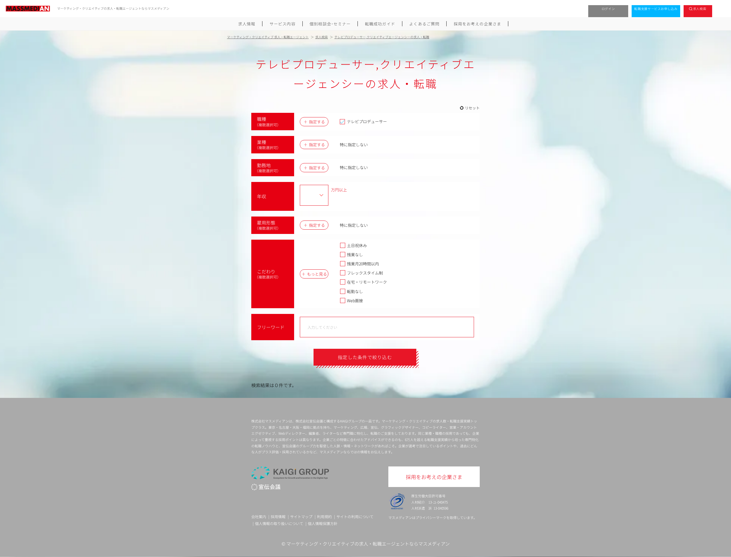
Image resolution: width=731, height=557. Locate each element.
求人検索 (699, 8)
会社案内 (258, 516)
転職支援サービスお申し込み (656, 8)
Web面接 (355, 300)
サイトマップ (301, 516)
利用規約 (324, 516)
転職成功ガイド (380, 23)
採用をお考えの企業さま (477, 23)
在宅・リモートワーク (367, 282)
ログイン (608, 8)
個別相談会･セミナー (330, 23)
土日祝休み (357, 245)
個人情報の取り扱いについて (279, 523)
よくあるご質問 (424, 23)
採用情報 (278, 516)
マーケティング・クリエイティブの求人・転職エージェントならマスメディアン (368, 543)
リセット (472, 108)
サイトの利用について (354, 516)
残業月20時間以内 (363, 264)
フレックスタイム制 (365, 273)
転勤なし (355, 291)
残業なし (355, 254)
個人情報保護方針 (323, 523)
